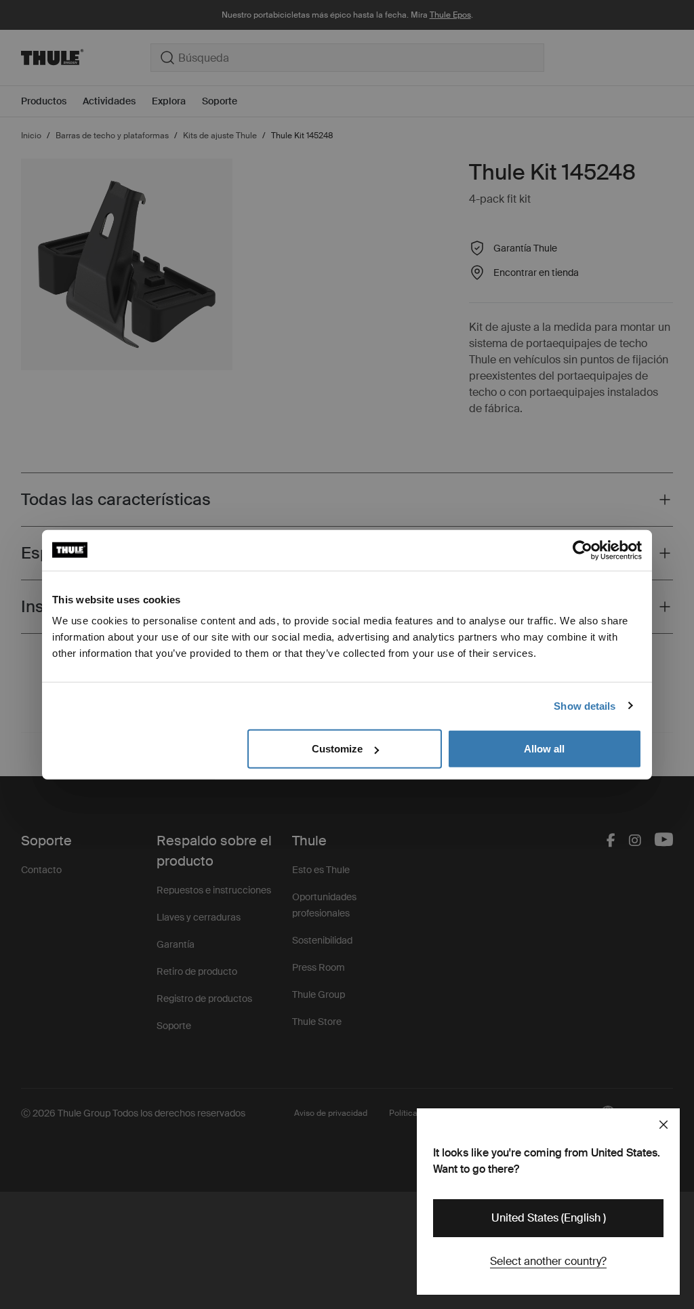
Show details (584, 705)
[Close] (663, 1124)
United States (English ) (548, 1218)
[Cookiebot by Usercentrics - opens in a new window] (582, 550)
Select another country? (548, 1261)
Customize (337, 748)
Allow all (544, 748)
